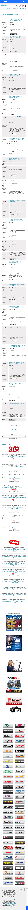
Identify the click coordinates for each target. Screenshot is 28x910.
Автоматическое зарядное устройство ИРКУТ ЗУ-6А (16, 20)
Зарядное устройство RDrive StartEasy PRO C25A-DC (15, 180)
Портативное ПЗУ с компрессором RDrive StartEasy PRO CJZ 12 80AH (16, 363)
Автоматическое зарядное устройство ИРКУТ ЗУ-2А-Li (16, 37)
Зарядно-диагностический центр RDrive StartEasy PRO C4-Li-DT (16, 139)
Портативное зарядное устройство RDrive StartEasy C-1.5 (17, 346)
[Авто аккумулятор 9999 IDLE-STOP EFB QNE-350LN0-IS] (14, 550)
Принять (21, 889)
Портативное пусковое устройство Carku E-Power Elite (16, 384)
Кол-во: (11, 69)
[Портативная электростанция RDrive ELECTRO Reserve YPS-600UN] (14, 564)
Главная (8, 8)
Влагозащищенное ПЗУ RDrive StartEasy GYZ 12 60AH (15, 97)
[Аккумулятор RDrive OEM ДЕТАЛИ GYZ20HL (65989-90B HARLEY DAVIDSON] (14, 467)
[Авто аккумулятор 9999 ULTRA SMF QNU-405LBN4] (14, 556)
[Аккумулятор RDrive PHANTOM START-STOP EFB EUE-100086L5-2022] (14, 488)
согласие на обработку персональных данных (10, 904)
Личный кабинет (4, 5)
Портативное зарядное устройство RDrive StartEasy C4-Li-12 (17, 327)
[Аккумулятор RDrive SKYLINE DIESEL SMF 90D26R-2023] (14, 602)
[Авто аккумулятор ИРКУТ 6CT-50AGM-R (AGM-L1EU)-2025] (14, 572)
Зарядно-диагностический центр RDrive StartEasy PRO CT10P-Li (16, 159)
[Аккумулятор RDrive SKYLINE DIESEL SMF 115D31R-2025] (14, 508)
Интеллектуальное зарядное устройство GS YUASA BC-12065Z (16, 220)
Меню (5, 1)
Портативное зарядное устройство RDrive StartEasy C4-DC (16, 307)
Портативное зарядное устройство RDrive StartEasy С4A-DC (16, 262)
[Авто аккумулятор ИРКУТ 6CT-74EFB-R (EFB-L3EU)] (14, 594)
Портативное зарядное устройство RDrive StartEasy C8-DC (16, 285)
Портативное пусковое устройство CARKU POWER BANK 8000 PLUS (16, 403)
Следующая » (14, 429)
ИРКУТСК (22, 8)
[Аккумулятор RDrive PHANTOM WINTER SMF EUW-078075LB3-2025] (14, 498)
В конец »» (14, 431)
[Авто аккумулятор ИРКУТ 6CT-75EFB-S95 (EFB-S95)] (14, 588)
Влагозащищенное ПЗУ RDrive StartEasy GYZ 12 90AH (15, 117)
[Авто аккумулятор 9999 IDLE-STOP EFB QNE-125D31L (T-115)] (14, 582)
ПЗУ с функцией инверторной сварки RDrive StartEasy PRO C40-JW (17, 241)
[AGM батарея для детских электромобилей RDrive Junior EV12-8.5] (14, 457)
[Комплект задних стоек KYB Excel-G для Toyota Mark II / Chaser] (14, 519)
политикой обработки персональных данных (9, 907)
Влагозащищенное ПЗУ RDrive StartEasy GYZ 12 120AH (15, 75)
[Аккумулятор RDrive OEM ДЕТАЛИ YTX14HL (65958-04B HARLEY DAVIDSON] (14, 478)
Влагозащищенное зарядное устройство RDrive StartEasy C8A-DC (17, 54)
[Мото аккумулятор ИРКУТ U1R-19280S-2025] (14, 527)
